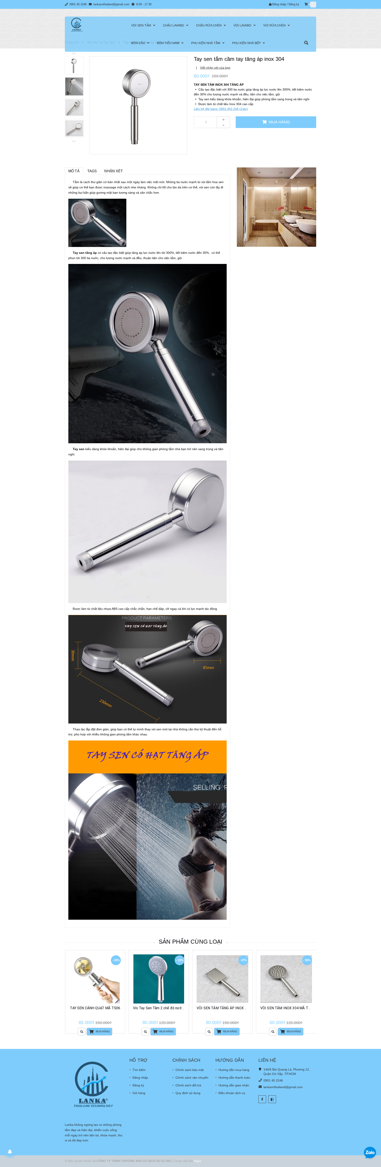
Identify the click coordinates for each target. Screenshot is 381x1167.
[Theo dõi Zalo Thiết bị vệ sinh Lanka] (272, 1099)
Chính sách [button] (186, 1060)
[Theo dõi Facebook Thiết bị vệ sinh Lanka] (262, 1099)
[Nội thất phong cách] (276, 207)
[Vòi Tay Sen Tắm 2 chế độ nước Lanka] (159, 979)
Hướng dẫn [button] (229, 1060)
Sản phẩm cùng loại (190, 941)
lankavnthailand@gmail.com (111, 4)
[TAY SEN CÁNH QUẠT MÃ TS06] (95, 979)
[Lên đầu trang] (372, 1138)
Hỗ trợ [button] (138, 1060)
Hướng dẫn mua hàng (234, 1070)
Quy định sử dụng (188, 1093)
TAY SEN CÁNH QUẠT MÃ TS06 (95, 1008)
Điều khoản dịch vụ (232, 1093)
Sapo (197, 1161)
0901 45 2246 (78, 4)
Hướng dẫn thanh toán (234, 1077)
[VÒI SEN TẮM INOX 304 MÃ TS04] (286, 979)
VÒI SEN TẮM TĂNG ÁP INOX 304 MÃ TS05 (232, 1008)
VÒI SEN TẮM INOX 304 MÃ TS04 (287, 1008)
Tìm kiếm (139, 1070)
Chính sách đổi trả (188, 1085)
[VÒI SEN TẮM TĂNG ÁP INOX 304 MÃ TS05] (222, 979)
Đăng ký (294, 4)
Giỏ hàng (139, 1093)
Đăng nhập (279, 4)
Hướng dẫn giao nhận (234, 1085)
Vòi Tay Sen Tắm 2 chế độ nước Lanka (163, 1008)
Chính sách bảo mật (190, 1070)
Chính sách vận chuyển (192, 1077)
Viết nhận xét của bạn (215, 67)
